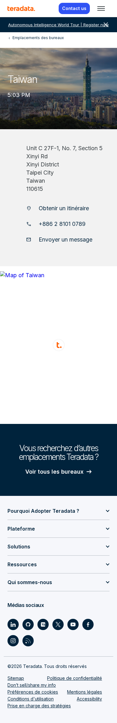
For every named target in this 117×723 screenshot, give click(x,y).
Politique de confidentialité (74, 678)
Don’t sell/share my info (31, 685)
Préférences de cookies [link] (32, 692)
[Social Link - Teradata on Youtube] (73, 624)
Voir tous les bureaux (54, 471)
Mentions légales (84, 692)
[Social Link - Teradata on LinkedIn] (13, 624)
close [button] (106, 24)
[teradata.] (21, 8)
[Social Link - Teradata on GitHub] (28, 624)
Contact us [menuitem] (74, 8)
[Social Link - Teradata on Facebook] (88, 624)
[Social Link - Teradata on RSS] (28, 640)
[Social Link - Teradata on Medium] (43, 624)
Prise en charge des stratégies (39, 705)
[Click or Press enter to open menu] (101, 8)
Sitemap (15, 678)
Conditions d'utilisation (30, 698)
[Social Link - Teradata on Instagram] (13, 640)
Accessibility (89, 698)
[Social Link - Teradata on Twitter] (58, 624)
